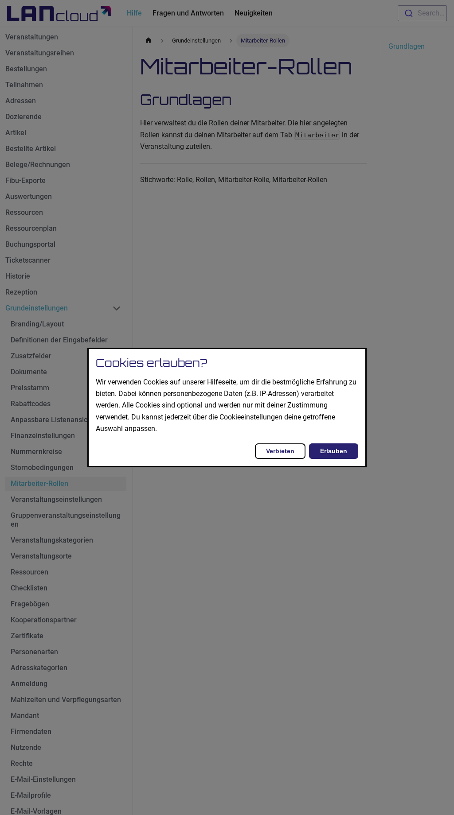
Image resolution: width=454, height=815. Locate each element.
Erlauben (333, 450)
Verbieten (280, 450)
